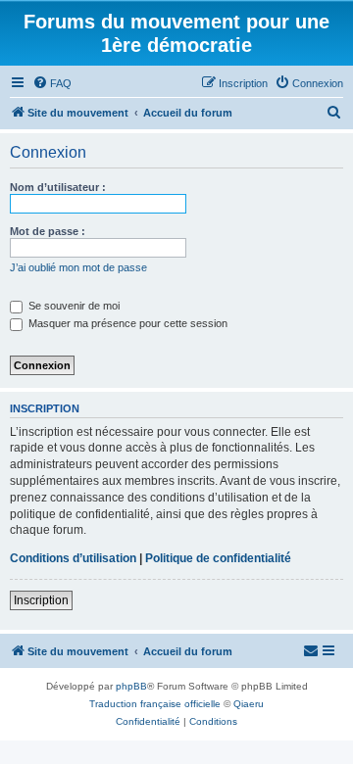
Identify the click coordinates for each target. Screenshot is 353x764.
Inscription (41, 600)
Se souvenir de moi (72, 305)
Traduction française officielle (155, 703)
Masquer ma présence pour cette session (126, 323)
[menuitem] (52, 83)
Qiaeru (248, 703)
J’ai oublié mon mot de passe (78, 267)
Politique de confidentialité (218, 558)
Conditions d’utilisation (73, 558)
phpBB (131, 686)
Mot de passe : (47, 231)
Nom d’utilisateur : (58, 187)
